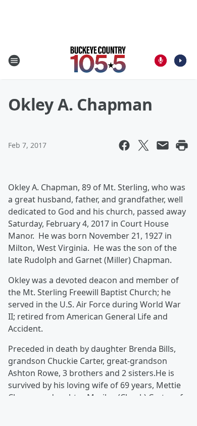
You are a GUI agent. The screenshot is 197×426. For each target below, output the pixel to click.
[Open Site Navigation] (14, 61)
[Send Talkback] (161, 61)
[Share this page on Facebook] (124, 145)
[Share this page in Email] (163, 145)
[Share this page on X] (143, 145)
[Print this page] (182, 145)
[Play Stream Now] (180, 61)
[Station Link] (98, 60)
